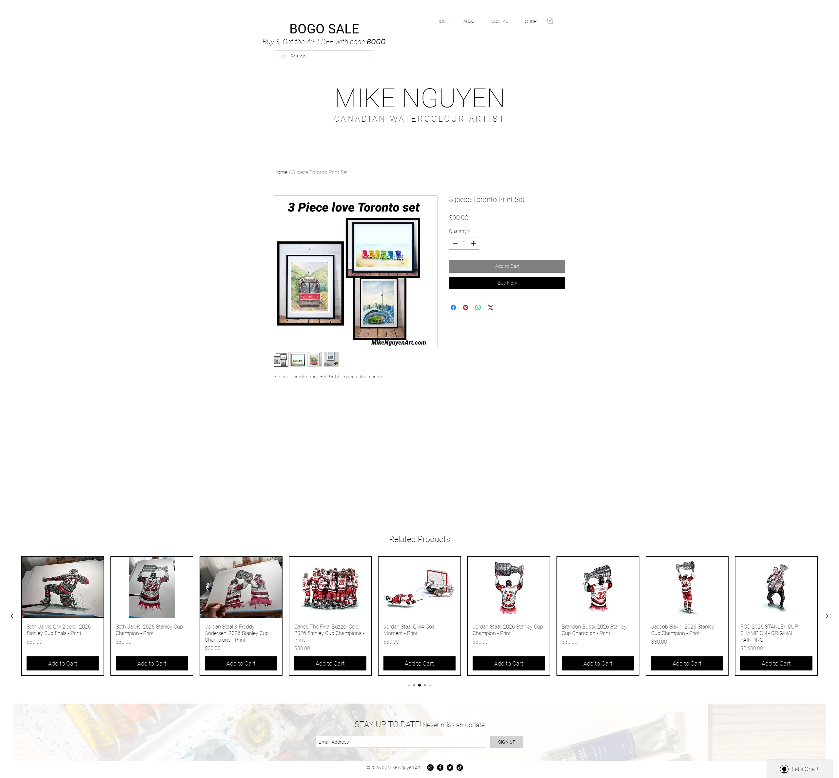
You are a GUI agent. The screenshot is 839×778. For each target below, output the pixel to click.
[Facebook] (440, 767)
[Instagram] (430, 767)
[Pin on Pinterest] (466, 307)
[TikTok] (460, 767)
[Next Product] (827, 616)
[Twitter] (450, 767)
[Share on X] (491, 307)
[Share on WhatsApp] (478, 307)
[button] (534, 21)
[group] (419, 616)
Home (280, 172)
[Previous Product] (12, 616)
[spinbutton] (464, 243)
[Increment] (474, 243)
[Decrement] (454, 243)
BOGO (324, 42)
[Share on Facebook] (453, 307)
